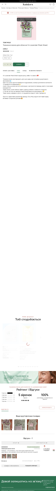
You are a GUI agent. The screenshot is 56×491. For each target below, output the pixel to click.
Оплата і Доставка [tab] (8, 70)
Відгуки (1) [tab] (4, 409)
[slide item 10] (34, 366)
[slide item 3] (21, 366)
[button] (6, 424)
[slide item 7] (28, 366)
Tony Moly (7, 42)
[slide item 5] (25, 366)
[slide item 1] (18, 366)
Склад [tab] (24, 70)
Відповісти (4, 461)
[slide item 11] (35, 366)
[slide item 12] (37, 366)
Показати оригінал (31, 465)
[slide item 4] (23, 366)
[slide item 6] (27, 366)
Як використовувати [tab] (35, 70)
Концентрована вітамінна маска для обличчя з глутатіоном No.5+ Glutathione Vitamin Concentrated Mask (28, 351)
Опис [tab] (18, 70)
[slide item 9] (32, 366)
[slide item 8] (30, 366)
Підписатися (50, 487)
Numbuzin (23, 347)
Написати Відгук (47, 407)
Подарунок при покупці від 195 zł (28, 1)
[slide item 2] (20, 366)
